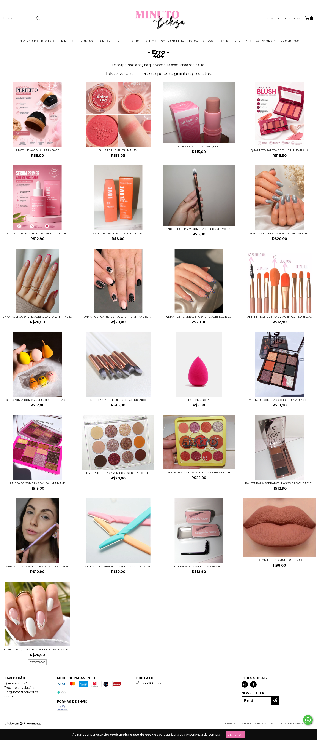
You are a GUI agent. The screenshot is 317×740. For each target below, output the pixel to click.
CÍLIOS (151, 41)
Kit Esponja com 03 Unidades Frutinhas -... (37, 399)
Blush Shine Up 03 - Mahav (118, 150)
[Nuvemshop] (23, 724)
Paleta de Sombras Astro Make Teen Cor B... (199, 472)
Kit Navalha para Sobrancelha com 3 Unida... (118, 566)
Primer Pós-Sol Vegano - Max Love (118, 233)
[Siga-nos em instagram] (245, 684)
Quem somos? (15, 683)
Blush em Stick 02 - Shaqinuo (198, 146)
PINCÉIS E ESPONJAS (77, 41)
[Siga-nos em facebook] (253, 684)
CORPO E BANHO (216, 41)
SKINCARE (105, 41)
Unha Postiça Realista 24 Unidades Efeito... (279, 233)
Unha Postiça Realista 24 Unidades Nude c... (198, 316)
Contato (10, 696)
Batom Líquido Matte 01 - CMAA (279, 560)
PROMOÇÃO (290, 41)
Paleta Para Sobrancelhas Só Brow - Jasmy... (279, 483)
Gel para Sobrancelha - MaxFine (198, 566)
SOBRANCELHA (172, 41)
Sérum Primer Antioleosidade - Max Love (37, 233)
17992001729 (151, 683)
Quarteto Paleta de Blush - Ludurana (280, 150)
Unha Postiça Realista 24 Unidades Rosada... (37, 649)
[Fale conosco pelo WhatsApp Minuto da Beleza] (308, 720)
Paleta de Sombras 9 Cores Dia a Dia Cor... (279, 399)
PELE (122, 41)
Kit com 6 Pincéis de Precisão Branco (118, 399)
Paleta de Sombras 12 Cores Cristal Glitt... (118, 473)
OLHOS (135, 41)
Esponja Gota (199, 399)
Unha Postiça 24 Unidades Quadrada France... (37, 316)
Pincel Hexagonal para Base (37, 150)
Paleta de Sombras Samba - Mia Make (37, 483)
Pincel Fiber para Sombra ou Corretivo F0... (198, 228)
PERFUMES (243, 41)
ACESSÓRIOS (266, 41)
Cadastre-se (273, 18)
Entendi (235, 734)
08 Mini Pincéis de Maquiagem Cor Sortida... (279, 316)
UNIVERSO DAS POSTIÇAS (37, 41)
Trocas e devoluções (19, 688)
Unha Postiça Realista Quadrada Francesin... (118, 316)
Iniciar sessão (292, 18)
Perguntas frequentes (21, 692)
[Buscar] (37, 18)
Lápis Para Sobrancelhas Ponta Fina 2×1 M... (37, 566)
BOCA (193, 41)
